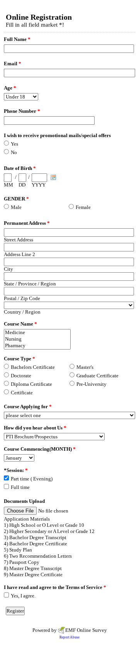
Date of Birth (20, 168)
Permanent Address (27, 223)
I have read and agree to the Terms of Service (55, 587)
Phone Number (22, 111)
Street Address (18, 240)
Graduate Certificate (97, 375)
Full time (20, 487)
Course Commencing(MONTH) (40, 449)
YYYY (39, 185)
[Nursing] (37, 339)
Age (10, 88)
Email (12, 63)
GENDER (16, 199)
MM (8, 185)
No (14, 152)
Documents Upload (24, 501)
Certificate (22, 392)
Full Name (17, 39)
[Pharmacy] (37, 346)
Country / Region (22, 312)
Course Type (19, 358)
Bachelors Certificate (33, 367)
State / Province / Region (30, 284)
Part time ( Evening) (32, 479)
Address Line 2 (19, 254)
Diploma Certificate (31, 384)
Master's (84, 367)
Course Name (20, 324)
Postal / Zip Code (22, 298)
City (8, 269)
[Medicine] (37, 332)
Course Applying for (28, 406)
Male (16, 207)
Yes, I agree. (23, 596)
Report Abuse (69, 637)
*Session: (16, 470)
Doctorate (21, 375)
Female (83, 207)
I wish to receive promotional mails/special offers (57, 135)
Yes (14, 144)
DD (22, 185)
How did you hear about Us (35, 428)
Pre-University (91, 384)
